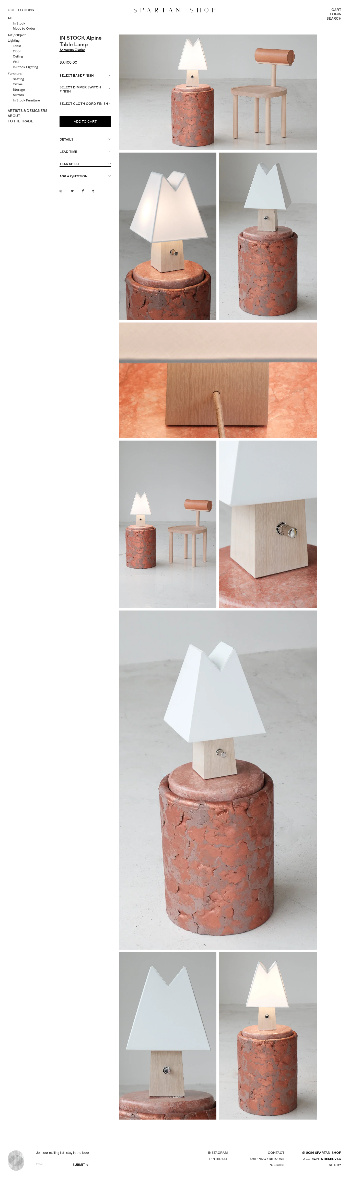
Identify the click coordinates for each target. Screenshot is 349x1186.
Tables (17, 84)
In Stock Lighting (25, 67)
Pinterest (218, 1159)
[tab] (85, 78)
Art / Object (17, 35)
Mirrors (18, 95)
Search (334, 18)
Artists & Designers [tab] (28, 111)
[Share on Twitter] (72, 191)
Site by (335, 1165)
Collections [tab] (21, 10)
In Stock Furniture (26, 100)
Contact (276, 1153)
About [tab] (14, 116)
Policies (276, 1165)
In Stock (19, 23)
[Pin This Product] (61, 191)
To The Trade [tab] (20, 121)
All (9, 18)
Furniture (14, 74)
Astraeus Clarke (72, 50)
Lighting (14, 40)
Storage (19, 89)
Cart (336, 10)
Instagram (218, 1153)
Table (17, 46)
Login (335, 14)
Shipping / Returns (267, 1159)
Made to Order (24, 28)
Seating (18, 79)
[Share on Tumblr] (93, 191)
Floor (17, 51)
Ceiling (18, 56)
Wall (16, 62)
